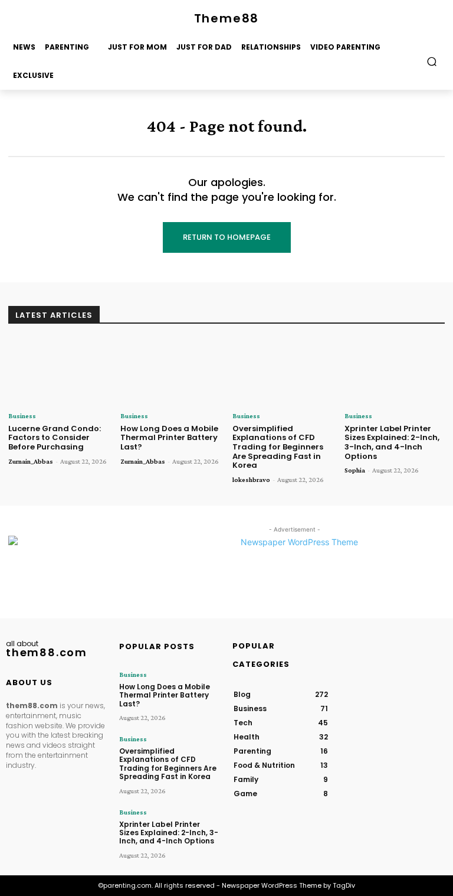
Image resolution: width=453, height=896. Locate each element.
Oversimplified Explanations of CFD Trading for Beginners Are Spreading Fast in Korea (277, 447)
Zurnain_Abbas (30, 461)
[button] (432, 61)
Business (22, 415)
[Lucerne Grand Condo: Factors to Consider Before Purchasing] (58, 372)
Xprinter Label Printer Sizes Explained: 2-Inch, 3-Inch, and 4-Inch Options (391, 442)
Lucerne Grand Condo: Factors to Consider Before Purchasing (54, 437)
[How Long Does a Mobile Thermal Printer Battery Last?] (170, 372)
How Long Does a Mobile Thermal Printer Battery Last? (169, 437)
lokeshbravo (251, 479)
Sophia (354, 470)
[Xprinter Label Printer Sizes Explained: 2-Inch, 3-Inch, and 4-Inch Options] (394, 372)
